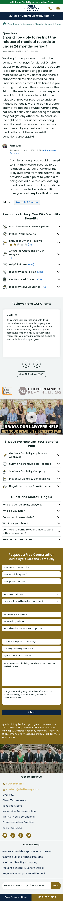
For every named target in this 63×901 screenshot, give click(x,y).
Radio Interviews (12, 827)
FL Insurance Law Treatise (18, 822)
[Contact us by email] (57, 8)
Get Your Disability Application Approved (27, 851)
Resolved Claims (12, 805)
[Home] (4, 24)
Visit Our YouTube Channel (18, 816)
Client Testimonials (14, 800)
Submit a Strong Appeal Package (22, 857)
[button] (4, 8)
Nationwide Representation (19, 811)
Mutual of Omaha (43, 24)
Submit (31, 712)
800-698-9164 (47, 897)
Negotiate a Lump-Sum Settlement (23, 873)
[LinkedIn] (12, 835)
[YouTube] (4, 835)
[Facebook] (20, 835)
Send (56, 885)
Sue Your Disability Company (19, 862)
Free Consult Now (16, 897)
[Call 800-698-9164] (49, 8)
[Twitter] (28, 835)
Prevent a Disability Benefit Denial (23, 868)
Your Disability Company (20, 24)
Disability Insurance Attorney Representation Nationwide (31, 8)
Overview (8, 795)
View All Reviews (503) (31, 374)
